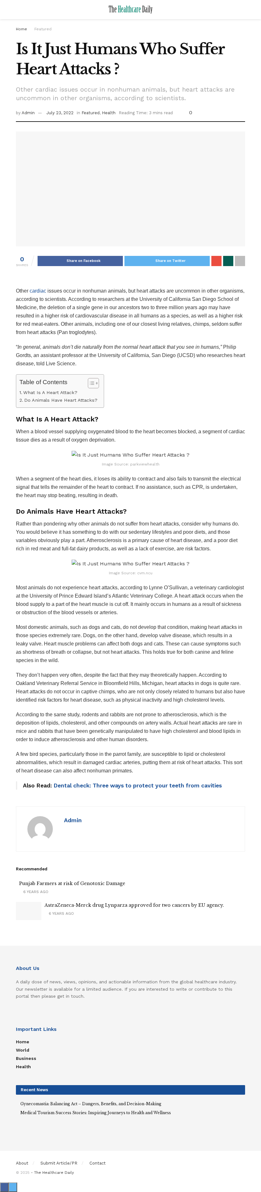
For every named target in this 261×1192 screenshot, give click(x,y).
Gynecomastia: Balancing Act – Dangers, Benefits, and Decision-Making (90, 1103)
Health (109, 112)
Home (21, 29)
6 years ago (35, 892)
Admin (28, 112)
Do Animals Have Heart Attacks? (60, 400)
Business (26, 1058)
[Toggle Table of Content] (90, 383)
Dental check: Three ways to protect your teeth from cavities (137, 785)
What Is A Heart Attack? (50, 392)
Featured (43, 29)
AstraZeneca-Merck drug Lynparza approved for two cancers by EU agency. (134, 905)
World (22, 1050)
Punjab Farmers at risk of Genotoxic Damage (72, 883)
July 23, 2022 (60, 112)
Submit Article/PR (58, 1163)
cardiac (38, 291)
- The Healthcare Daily (52, 1172)
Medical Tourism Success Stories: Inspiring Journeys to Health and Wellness (95, 1112)
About (22, 1163)
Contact (97, 1163)
